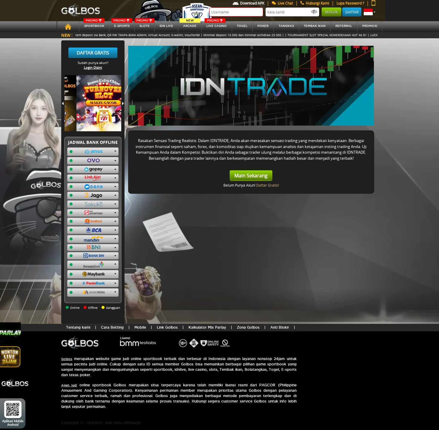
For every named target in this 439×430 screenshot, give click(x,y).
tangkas (286, 26)
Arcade (190, 24)
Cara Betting (112, 327)
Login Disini (93, 67)
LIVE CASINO (216, 24)
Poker (262, 26)
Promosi (369, 26)
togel (242, 26)
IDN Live (166, 26)
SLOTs (142, 24)
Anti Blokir (279, 327)
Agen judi (69, 385)
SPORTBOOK (94, 24)
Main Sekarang (251, 175)
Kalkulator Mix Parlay (207, 327)
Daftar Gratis (93, 53)
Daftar (351, 12)
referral (343, 26)
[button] (369, 11)
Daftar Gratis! (267, 185)
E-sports (121, 24)
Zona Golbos (248, 327)
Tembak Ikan (315, 26)
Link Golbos (167, 327)
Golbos (66, 359)
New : (67, 35)
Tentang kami (78, 327)
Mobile (140, 327)
